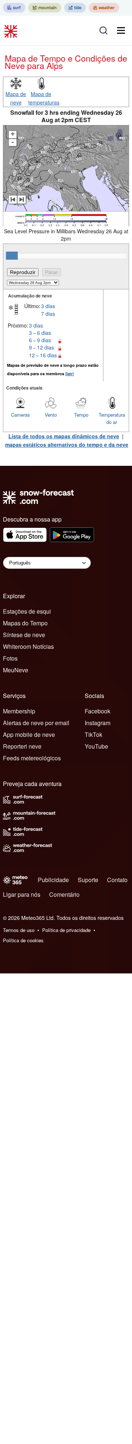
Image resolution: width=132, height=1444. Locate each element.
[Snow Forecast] (11, 30)
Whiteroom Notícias (28, 646)
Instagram (97, 723)
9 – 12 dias (41, 347)
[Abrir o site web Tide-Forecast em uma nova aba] (75, 7)
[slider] (12, 256)
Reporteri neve (22, 746)
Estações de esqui (27, 611)
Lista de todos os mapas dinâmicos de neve (63, 436)
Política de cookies (23, 940)
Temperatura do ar (112, 418)
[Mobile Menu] (121, 30)
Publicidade (53, 879)
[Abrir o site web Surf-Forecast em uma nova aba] (14, 7)
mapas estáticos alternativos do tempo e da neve (66, 444)
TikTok (93, 734)
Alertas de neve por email (36, 723)
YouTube (96, 746)
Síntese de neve (24, 634)
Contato (117, 879)
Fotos (10, 658)
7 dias (48, 313)
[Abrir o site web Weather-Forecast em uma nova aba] (104, 7)
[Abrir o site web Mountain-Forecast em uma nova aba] (44, 7)
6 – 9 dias (40, 340)
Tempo (81, 414)
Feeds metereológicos (32, 758)
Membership (19, 711)
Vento (51, 414)
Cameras (20, 414)
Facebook (97, 711)
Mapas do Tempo (25, 623)
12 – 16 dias (43, 355)
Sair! (69, 373)
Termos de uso (18, 929)
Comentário (64, 894)
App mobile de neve (29, 734)
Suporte (88, 879)
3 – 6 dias (40, 332)
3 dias (48, 306)
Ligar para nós (21, 894)
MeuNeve (15, 670)
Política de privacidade (66, 929)
